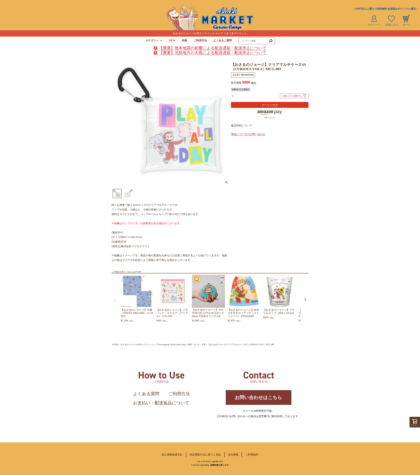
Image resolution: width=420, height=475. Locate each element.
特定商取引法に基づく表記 (205, 454)
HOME (115, 344)
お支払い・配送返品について (161, 403)
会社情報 (233, 454)
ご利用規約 (251, 454)
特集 (184, 40)
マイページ (374, 24)
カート (406, 24)
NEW (172, 40)
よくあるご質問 (222, 40)
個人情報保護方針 (172, 454)
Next (305, 299)
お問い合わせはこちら (258, 397)
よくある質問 (146, 393)
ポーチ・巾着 (200, 344)
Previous (115, 300)
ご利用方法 (200, 40)
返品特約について (241, 125)
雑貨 (190, 344)
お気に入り (391, 24)
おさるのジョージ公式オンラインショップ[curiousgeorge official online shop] (153, 344)
